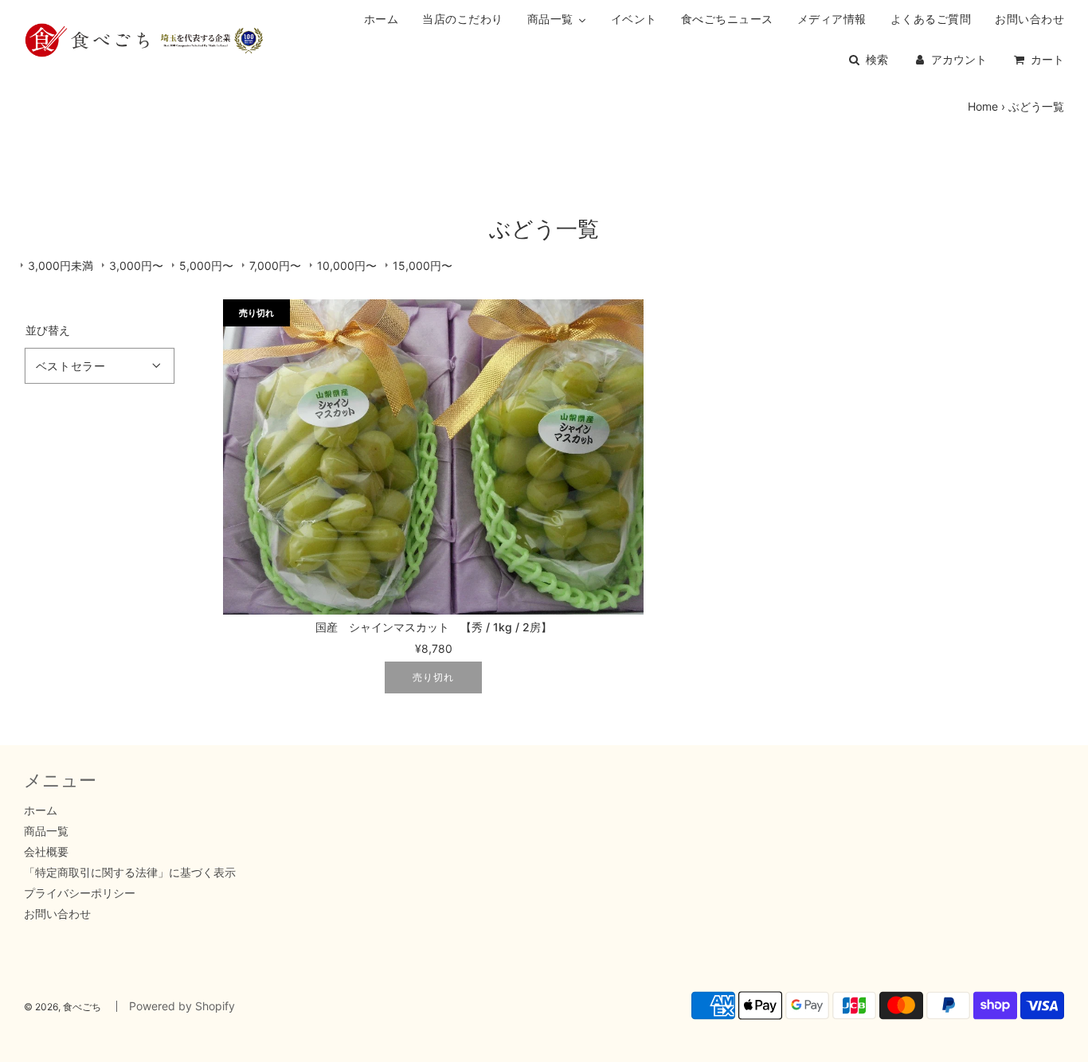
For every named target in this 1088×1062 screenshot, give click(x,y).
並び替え (47, 330)
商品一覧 (46, 830)
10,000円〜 (347, 265)
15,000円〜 (422, 265)
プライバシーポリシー (79, 893)
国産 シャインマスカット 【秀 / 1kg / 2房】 (433, 627)
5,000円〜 (206, 265)
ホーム (40, 810)
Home (983, 106)
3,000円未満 (60, 265)
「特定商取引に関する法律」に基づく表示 (130, 872)
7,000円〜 (275, 265)
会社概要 (46, 851)
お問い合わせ (57, 913)
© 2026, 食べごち (62, 1007)
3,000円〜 (136, 265)
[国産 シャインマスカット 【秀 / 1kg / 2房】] (433, 457)
